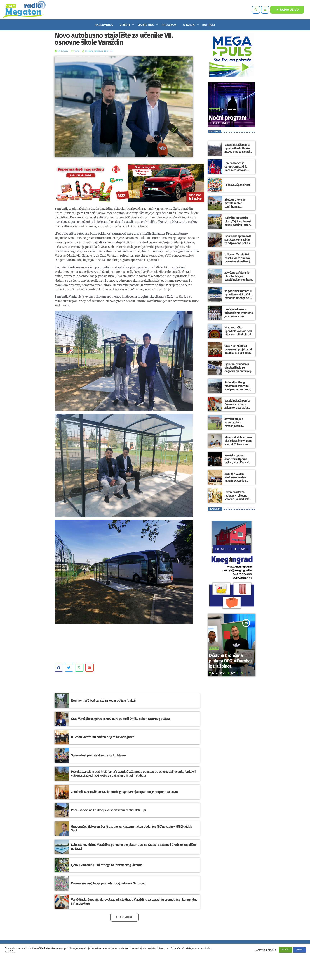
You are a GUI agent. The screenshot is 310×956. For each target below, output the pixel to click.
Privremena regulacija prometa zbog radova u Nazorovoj (108, 883)
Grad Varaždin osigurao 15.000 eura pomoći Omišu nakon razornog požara (120, 719)
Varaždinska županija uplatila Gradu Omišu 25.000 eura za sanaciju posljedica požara (238, 150)
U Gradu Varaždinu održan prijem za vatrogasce (102, 737)
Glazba (214, 110)
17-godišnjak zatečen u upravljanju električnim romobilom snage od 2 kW (238, 296)
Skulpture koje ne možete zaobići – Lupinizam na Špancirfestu (234, 205)
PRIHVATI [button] (285, 949)
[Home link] (24, 10)
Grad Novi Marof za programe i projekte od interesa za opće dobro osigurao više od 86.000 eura (238, 352)
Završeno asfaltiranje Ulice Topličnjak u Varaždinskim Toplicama (238, 276)
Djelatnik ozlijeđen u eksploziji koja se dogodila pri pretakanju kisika (238, 369)
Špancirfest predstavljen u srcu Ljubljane (98, 755)
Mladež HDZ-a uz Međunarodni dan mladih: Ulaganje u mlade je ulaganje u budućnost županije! (236, 480)
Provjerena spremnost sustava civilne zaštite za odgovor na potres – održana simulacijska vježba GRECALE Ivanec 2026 (238, 245)
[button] (59, 668)
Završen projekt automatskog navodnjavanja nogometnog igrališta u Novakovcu (238, 426)
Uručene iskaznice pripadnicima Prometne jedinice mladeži (238, 313)
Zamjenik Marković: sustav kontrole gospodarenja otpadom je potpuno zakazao (124, 792)
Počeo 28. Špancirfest (237, 185)
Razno (214, 648)
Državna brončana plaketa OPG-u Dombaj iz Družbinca (230, 661)
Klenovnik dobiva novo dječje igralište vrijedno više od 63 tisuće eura (238, 441)
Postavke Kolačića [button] (265, 950)
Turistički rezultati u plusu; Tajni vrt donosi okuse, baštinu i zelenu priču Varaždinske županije (238, 224)
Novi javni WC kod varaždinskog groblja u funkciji (103, 700)
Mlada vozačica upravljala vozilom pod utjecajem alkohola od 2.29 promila (238, 333)
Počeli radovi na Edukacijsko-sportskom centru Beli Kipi (108, 810)
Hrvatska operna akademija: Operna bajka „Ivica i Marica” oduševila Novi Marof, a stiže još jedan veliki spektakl (238, 464)
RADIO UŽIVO (287, 9)
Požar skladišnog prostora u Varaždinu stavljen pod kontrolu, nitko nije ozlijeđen (237, 388)
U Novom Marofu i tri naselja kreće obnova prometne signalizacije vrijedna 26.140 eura (237, 260)
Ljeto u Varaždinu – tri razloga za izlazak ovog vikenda (106, 865)
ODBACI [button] (299, 949)
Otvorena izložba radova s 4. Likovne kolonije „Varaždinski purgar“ (236, 497)
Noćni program (227, 117)
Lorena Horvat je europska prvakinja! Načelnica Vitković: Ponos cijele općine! (236, 168)
